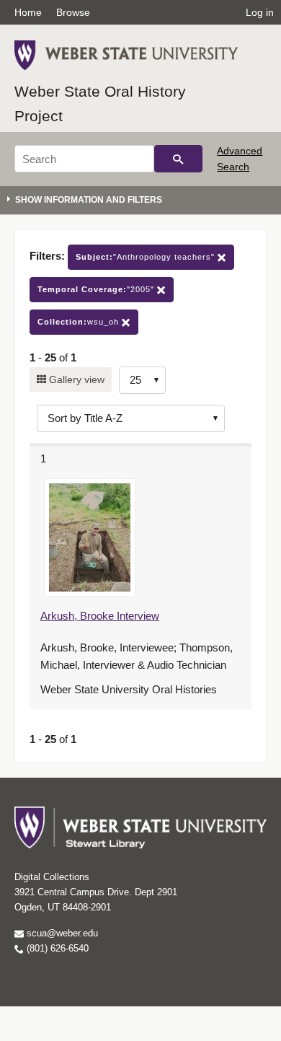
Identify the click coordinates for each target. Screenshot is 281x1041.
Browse (73, 12)
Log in (260, 12)
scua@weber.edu (61, 933)
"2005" (97, 289)
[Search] (178, 158)
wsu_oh (79, 321)
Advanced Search (239, 158)
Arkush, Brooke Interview (99, 616)
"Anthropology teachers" (147, 256)
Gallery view (75, 379)
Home (28, 12)
